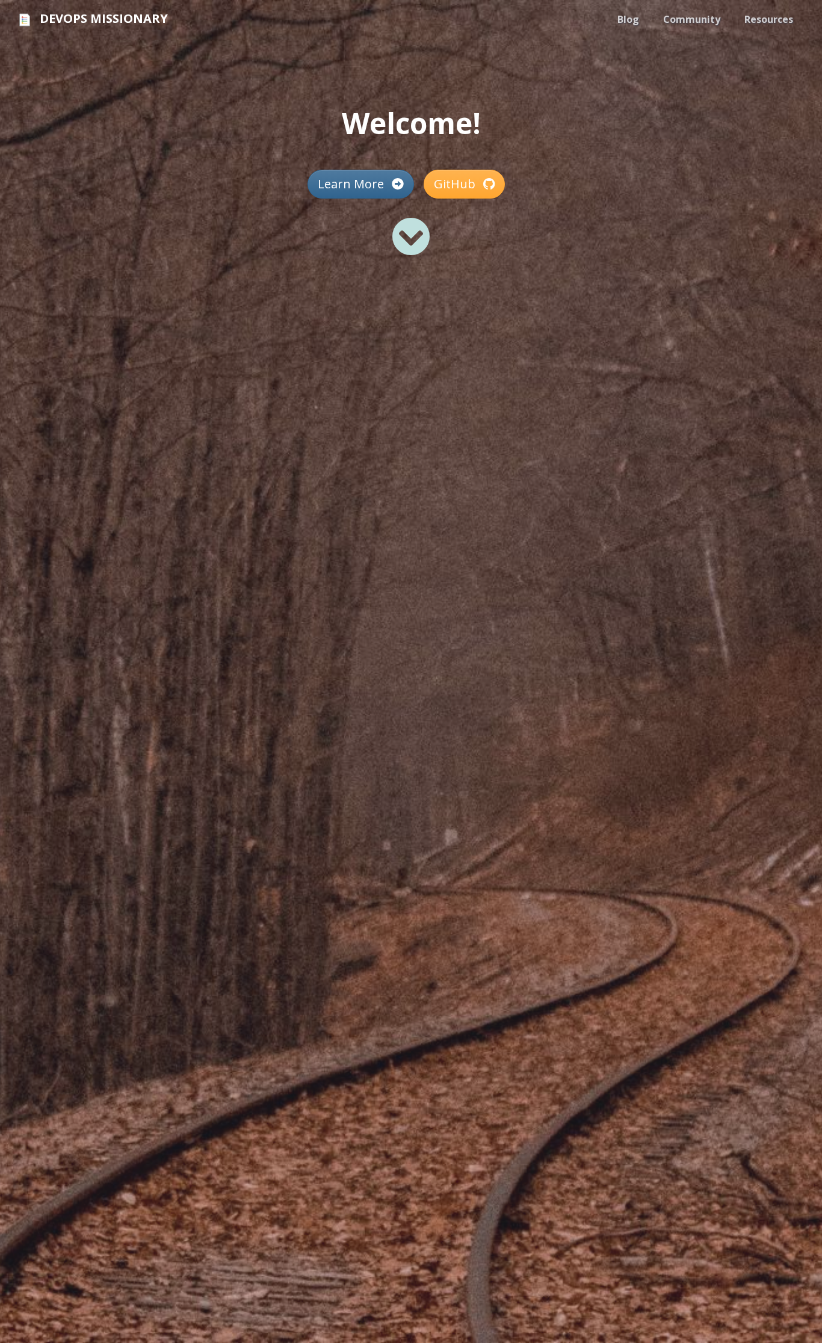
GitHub (456, 184)
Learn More (352, 184)
